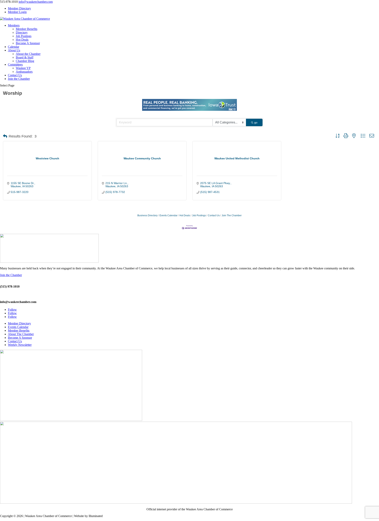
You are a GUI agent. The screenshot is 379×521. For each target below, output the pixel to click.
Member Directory (19, 8)
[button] (5, 136)
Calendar (13, 46)
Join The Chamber (232, 215)
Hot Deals (22, 39)
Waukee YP (23, 68)
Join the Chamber (19, 78)
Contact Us (15, 75)
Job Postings (23, 36)
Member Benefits (26, 29)
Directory (22, 32)
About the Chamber (28, 53)
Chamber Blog (25, 61)
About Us (14, 50)
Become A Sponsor (28, 43)
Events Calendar (168, 215)
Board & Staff (24, 57)
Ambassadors (24, 71)
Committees (15, 64)
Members (14, 25)
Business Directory (147, 215)
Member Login (17, 12)
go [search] (255, 122)
